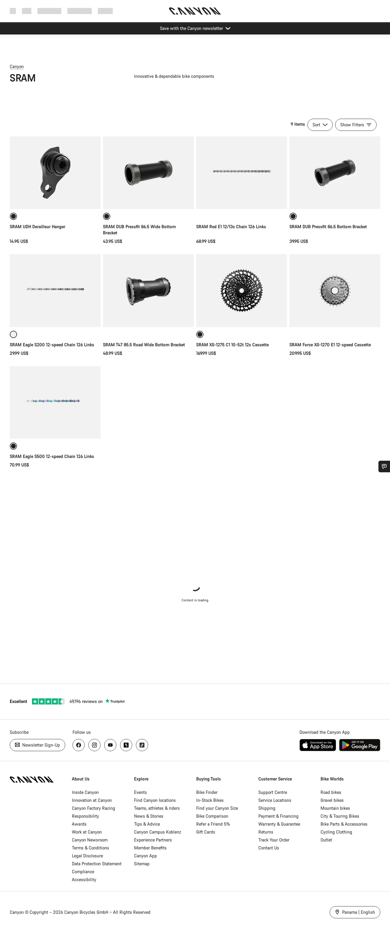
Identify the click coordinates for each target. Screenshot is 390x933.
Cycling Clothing (336, 832)
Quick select (334, 316)
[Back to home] (195, 11)
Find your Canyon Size (217, 808)
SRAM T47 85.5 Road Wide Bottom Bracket (144, 345)
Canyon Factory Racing (93, 808)
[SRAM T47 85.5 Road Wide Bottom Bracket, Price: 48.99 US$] (148, 290)
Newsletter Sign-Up (40, 745)
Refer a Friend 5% (213, 824)
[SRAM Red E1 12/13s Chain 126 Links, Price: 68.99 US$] (241, 172)
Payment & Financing (278, 816)
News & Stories (148, 816)
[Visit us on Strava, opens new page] (126, 745)
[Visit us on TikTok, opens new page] (142, 745)
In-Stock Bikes (210, 800)
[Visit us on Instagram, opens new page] (94, 745)
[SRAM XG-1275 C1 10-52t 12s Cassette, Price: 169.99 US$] (241, 290)
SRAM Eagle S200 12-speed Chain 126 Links (52, 345)
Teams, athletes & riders (157, 808)
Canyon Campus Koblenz (157, 832)
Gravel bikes (332, 800)
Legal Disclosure (87, 856)
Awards (79, 824)
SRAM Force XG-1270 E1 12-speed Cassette (330, 345)
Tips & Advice (147, 824)
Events (140, 792)
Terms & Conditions (90, 848)
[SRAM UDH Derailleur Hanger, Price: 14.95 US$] (55, 172)
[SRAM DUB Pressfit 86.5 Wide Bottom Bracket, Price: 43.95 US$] (148, 172)
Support (105, 11)
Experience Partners (153, 840)
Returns (265, 832)
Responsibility (85, 816)
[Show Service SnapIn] (384, 466)
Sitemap (142, 863)
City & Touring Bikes (340, 816)
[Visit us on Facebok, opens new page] (79, 745)
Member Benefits (150, 848)
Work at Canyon (87, 832)
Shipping (266, 808)
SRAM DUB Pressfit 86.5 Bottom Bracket (328, 226)
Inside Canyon (85, 792)
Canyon (17, 66)
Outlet (326, 840)
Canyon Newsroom (90, 840)
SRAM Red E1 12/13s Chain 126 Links (231, 226)
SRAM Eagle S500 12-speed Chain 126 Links (52, 456)
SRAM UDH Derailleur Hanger (37, 226)
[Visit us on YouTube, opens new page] (110, 745)
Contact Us (268, 848)
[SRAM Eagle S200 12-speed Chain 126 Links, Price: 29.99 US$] (55, 290)
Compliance (83, 871)
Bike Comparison (212, 816)
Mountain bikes (335, 808)
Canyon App (145, 856)
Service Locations (274, 800)
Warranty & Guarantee (279, 824)
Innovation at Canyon (92, 800)
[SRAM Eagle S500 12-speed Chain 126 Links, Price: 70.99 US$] (55, 402)
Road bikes (331, 792)
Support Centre (272, 792)
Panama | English (358, 912)
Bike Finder (207, 792)
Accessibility (84, 879)
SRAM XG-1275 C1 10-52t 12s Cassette (232, 345)
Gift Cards (205, 832)
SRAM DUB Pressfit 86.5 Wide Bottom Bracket (139, 230)
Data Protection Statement (97, 863)
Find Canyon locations (155, 800)
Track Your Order (273, 840)
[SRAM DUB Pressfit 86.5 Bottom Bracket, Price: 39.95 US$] (334, 172)
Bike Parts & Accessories (344, 824)
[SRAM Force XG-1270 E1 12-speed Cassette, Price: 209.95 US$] (334, 290)
